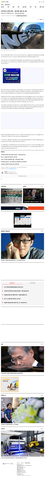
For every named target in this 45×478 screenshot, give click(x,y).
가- (38, 19)
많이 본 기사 (12, 283)
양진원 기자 (4, 15)
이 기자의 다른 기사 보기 (22, 176)
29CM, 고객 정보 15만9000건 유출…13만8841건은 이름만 (12, 159)
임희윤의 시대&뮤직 (5, 231)
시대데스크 (3, 395)
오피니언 (2, 6)
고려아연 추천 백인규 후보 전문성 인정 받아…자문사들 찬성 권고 (13, 154)
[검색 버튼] (41, 2)
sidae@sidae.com (12, 168)
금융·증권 (24, 6)
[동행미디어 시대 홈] (4, 1)
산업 (18, 6)
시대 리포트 (3, 186)
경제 (13, 6)
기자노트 (3, 428)
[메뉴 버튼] (43, 2)
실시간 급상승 (32, 283)
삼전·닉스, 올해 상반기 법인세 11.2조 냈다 (9, 157)
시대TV (24, 186)
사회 (35, 6)
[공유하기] (39, 2)
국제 (30, 6)
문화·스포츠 (42, 6)
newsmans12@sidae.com (12, 171)
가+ (43, 19)
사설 (2, 344)
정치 (8, 6)
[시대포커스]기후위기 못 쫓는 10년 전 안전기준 (10, 164)
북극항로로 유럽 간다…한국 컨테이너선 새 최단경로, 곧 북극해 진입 (14, 161)
